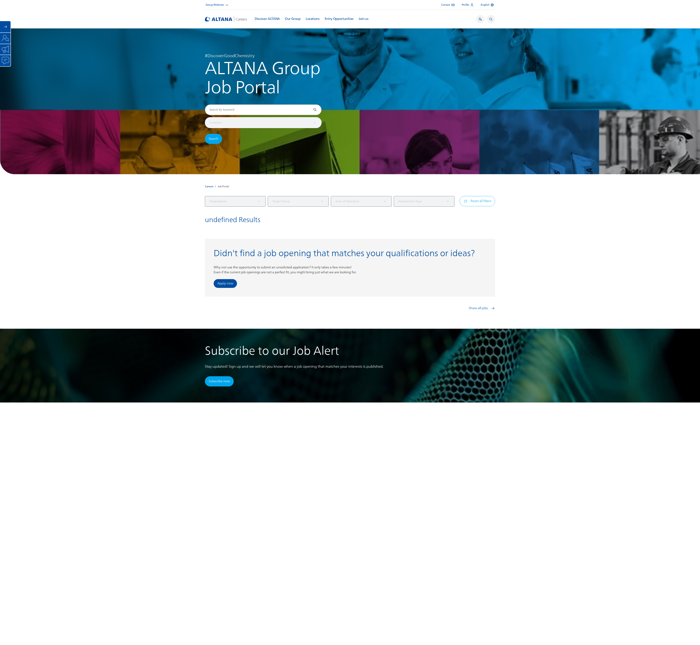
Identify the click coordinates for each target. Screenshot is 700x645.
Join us (363, 19)
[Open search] (491, 19)
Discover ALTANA (267, 19)
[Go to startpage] (226, 19)
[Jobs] (480, 19)
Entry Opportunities (339, 19)
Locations (313, 19)
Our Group (293, 19)
